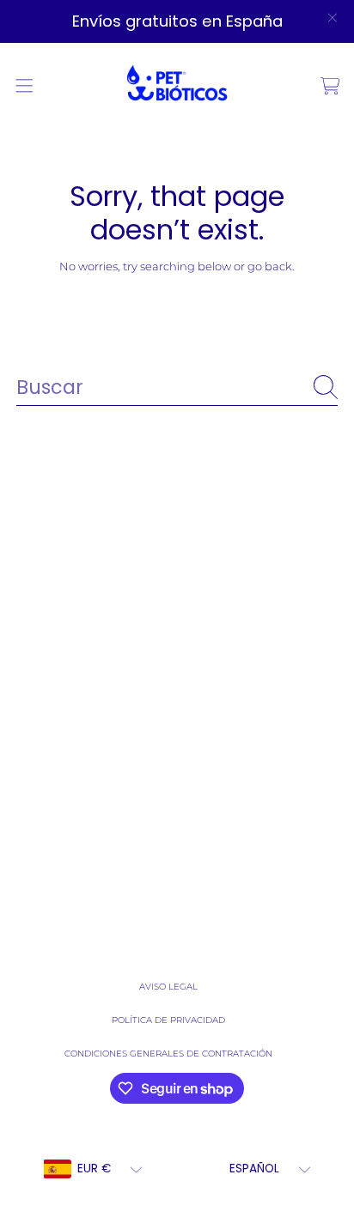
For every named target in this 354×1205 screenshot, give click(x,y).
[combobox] (177, 387)
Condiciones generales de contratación (168, 1053)
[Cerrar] (332, 18)
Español (254, 1168)
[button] (24, 85)
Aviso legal (168, 986)
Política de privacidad (168, 1020)
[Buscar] (325, 387)
